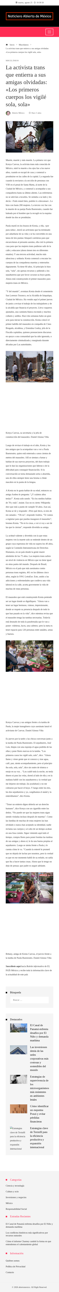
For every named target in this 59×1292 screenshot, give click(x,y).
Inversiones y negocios (16, 1197)
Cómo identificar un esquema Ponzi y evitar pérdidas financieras (39, 1114)
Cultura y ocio (12, 1191)
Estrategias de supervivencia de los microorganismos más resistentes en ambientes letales (39, 1088)
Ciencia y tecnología (15, 1185)
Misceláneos (12, 61)
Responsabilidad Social (16, 1209)
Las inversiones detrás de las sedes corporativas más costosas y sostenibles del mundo (39, 1058)
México (9, 1203)
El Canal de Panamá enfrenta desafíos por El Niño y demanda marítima (39, 1033)
